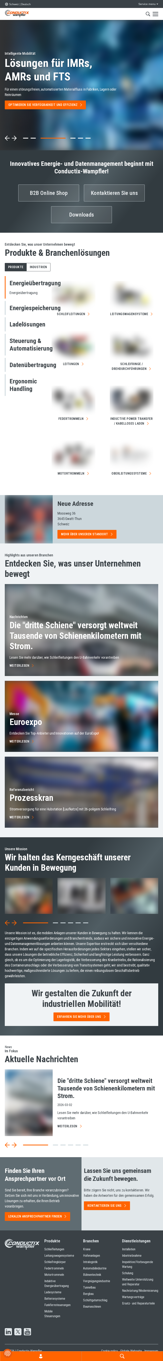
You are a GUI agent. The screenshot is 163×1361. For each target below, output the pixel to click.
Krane (86, 1249)
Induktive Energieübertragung (55, 1283)
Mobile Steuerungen (52, 1313)
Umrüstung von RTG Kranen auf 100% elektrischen (50, 67)
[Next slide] (14, 138)
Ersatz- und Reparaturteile (138, 1303)
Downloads (81, 214)
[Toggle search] (148, 14)
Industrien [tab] (38, 267)
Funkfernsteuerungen (55, 1305)
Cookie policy (109, 1351)
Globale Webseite (131, 1351)
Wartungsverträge (133, 1297)
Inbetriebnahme (132, 1255)
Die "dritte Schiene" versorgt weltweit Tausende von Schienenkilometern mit (75, 636)
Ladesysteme (52, 1292)
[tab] (25, 138)
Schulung (127, 1273)
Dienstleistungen (136, 1241)
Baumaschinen (92, 1306)
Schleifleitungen (54, 1249)
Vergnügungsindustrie (96, 1281)
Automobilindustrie (94, 1268)
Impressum (151, 1351)
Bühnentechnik (92, 1275)
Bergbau (88, 1294)
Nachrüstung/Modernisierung (140, 1291)
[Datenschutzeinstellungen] (7, 1353)
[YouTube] (27, 1332)
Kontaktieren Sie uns (114, 193)
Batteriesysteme (54, 1298)
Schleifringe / (129, 366)
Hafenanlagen (91, 1255)
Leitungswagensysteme (55, 1255)
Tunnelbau (89, 1287)
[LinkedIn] (8, 1332)
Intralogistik (90, 1262)
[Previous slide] (7, 138)
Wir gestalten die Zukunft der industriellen (82, 998)
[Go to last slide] (7, 922)
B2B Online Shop (49, 193)
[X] (17, 1332)
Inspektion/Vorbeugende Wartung (137, 1264)
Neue (75, 503)
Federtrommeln (54, 1268)
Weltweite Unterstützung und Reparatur (137, 1282)
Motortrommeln (54, 1275)
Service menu (147, 4)
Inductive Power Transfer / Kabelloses (131, 421)
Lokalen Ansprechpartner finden (35, 1216)
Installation (128, 1249)
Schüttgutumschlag (95, 1300)
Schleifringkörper (55, 1262)
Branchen (91, 1241)
